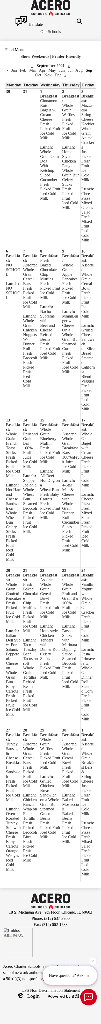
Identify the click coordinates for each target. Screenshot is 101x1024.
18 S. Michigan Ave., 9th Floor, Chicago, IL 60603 (50, 912)
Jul (70, 70)
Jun (62, 70)
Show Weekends (34, 56)
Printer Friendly (66, 56)
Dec (58, 75)
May (52, 70)
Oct (38, 75)
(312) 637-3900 (57, 918)
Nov (48, 75)
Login (33, 996)
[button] (50, 31)
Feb (23, 70)
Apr (42, 70)
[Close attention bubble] (93, 961)
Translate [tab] (35, 24)
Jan (14, 70)
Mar (32, 70)
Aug (79, 70)
